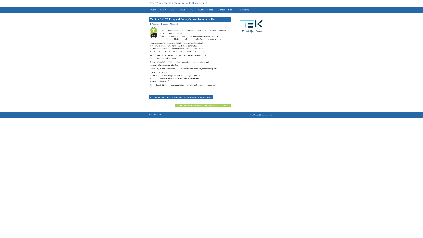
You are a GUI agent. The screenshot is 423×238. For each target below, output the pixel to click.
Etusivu (153, 10)
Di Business (264, 115)
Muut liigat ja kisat (205, 10)
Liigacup (182, 10)
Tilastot (231, 10)
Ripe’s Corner (244, 10)
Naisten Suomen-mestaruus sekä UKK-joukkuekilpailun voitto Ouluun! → (203, 105)
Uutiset (165, 24)
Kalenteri (221, 10)
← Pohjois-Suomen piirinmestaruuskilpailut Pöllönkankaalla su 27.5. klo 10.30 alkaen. (181, 97)
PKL (191, 10)
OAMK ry (163, 10)
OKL (172, 10)
